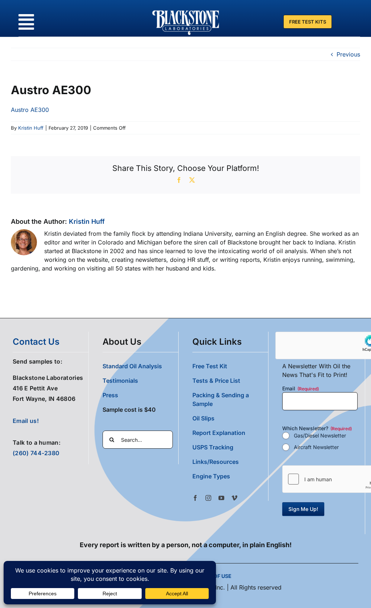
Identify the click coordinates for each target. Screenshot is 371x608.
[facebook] (195, 498)
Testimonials (120, 380)
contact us (36, 341)
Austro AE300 (30, 109)
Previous (348, 54)
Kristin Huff (30, 128)
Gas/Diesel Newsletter (320, 435)
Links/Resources (215, 461)
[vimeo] (234, 498)
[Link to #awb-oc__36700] (26, 22)
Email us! (26, 420)
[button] (230, 476)
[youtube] (221, 498)
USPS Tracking (212, 447)
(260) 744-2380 (36, 453)
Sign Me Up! (303, 509)
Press (110, 395)
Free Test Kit (209, 366)
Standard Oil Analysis (132, 366)
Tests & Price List (216, 380)
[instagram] (208, 498)
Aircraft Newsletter (316, 447)
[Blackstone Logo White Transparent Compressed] (186, 10)
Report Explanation (218, 432)
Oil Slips (203, 418)
